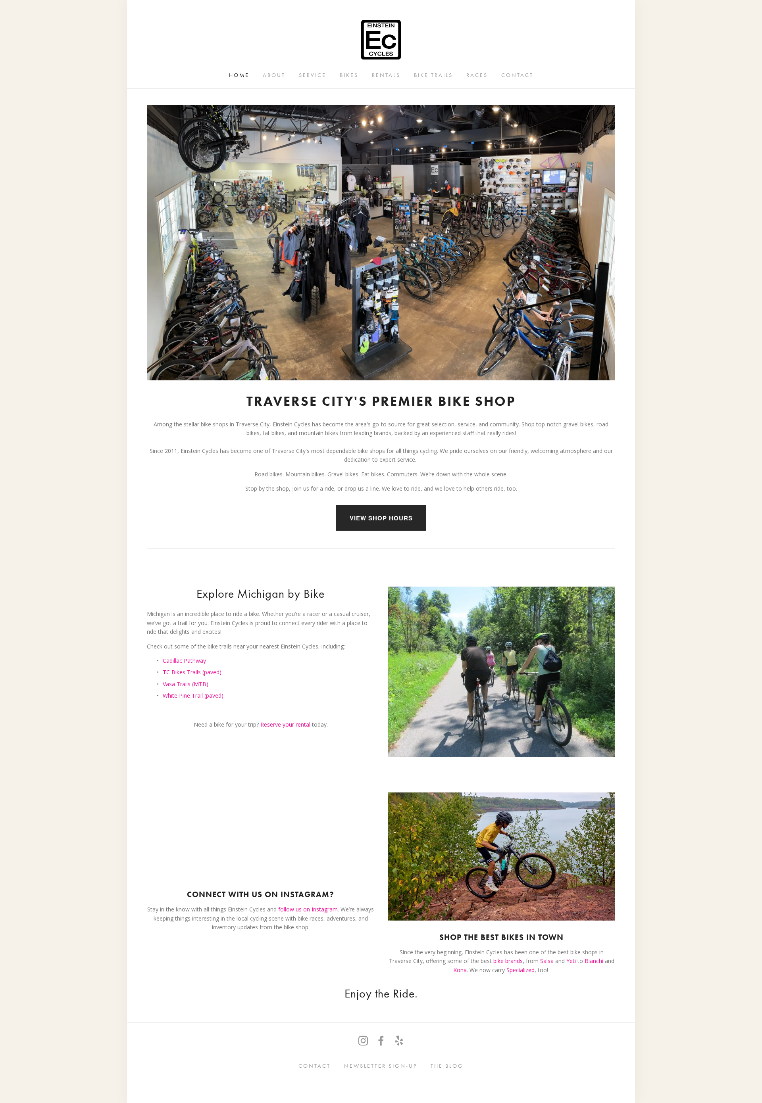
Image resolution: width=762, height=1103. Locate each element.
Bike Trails (433, 74)
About (274, 74)
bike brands (508, 961)
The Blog (447, 1065)
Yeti (571, 961)
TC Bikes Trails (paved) (192, 672)
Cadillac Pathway (184, 660)
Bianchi (595, 961)
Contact (517, 74)
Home (239, 74)
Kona (460, 970)
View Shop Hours (381, 518)
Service (312, 74)
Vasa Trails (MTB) (185, 684)
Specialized (520, 970)
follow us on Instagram (308, 909)
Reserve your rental (286, 724)
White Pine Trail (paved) (193, 695)
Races (477, 74)
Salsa (547, 961)
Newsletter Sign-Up (380, 1065)
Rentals (386, 74)
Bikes (349, 74)
